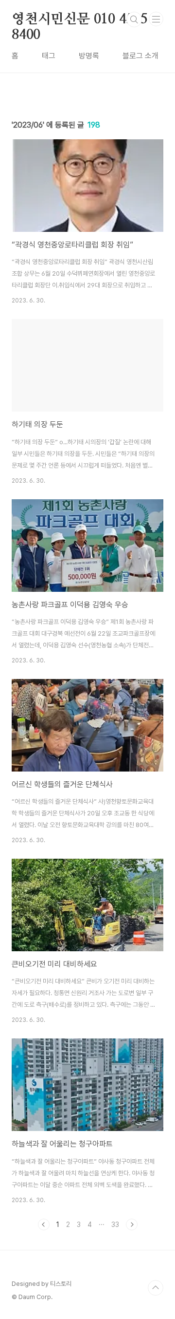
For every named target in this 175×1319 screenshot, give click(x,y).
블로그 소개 (140, 55)
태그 (48, 55)
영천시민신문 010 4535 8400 (80, 20)
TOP (155, 1288)
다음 (132, 1224)
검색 (134, 19)
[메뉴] (156, 19)
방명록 (89, 55)
